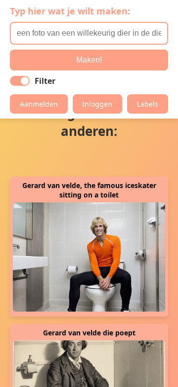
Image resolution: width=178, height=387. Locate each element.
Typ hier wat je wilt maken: (70, 11)
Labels (147, 104)
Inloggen (97, 104)
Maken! (89, 60)
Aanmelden (39, 104)
